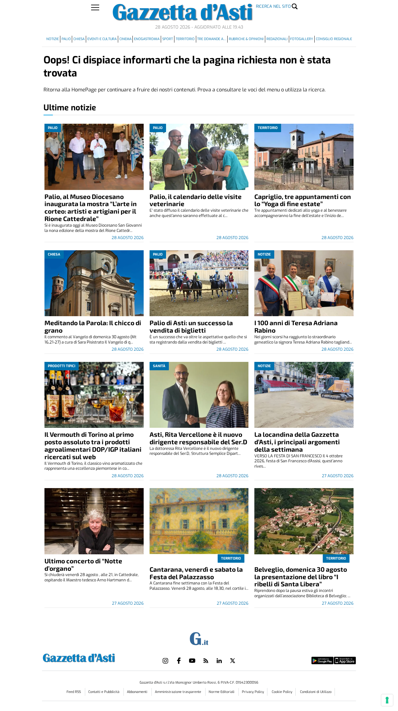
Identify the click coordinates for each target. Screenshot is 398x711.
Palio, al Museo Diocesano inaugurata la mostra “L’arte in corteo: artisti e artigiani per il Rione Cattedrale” (90, 207)
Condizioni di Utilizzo (315, 692)
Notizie (52, 39)
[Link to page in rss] (206, 660)
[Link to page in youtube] (192, 660)
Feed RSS (74, 692)
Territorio (185, 39)
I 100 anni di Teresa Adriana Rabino (296, 326)
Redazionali (277, 39)
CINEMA (125, 39)
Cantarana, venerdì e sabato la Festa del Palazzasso (196, 572)
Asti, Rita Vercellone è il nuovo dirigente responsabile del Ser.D (198, 438)
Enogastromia (147, 39)
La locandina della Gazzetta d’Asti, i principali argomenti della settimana (297, 441)
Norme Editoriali (222, 692)
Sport (167, 39)
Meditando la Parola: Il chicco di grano (92, 326)
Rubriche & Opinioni (246, 39)
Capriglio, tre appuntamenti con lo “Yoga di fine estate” (302, 200)
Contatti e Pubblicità (104, 692)
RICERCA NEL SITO (273, 6)
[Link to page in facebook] (179, 660)
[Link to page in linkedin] (219, 660)
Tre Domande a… (211, 39)
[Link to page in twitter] (232, 660)
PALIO (66, 39)
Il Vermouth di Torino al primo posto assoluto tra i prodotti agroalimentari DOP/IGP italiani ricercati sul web (92, 445)
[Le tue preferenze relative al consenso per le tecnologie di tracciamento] (387, 700)
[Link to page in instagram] (165, 660)
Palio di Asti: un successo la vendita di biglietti (191, 326)
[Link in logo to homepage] (94, 657)
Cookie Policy (282, 692)
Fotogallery (301, 39)
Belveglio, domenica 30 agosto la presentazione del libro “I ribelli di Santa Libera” (300, 576)
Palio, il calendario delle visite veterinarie (196, 200)
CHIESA (79, 39)
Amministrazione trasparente (178, 692)
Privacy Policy (253, 692)
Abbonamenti (137, 692)
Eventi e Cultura (102, 39)
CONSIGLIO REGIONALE (334, 39)
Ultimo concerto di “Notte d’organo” (83, 564)
